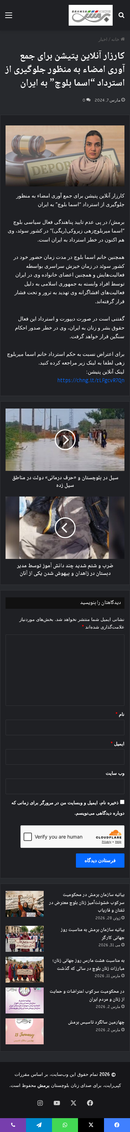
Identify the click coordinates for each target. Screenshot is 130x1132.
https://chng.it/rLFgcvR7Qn (90, 380)
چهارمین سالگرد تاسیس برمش (96, 1022)
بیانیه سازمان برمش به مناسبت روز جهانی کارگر (92, 934)
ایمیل (117, 744)
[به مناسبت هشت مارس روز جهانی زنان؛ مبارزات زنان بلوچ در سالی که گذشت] (25, 970)
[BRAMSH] (91, 15)
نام (119, 714)
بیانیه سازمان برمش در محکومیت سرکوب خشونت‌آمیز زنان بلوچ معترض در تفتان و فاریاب (86, 903)
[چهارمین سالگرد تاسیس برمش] (25, 1031)
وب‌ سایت (115, 773)
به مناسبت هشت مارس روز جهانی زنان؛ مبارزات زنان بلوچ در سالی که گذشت (88, 965)
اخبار (102, 39)
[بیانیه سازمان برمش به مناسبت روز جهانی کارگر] (25, 939)
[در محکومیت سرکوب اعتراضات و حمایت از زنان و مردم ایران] (25, 1000)
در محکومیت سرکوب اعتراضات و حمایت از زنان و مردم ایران (87, 996)
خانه (116, 39)
